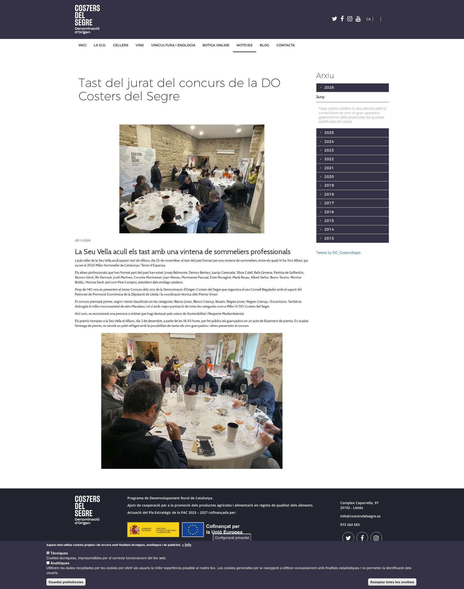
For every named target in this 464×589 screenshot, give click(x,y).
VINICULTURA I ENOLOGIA (173, 45)
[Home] (89, 19)
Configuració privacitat (232, 537)
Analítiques (60, 562)
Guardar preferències (66, 582)
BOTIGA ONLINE (216, 45)
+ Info (186, 544)
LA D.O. (100, 45)
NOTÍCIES (245, 45)
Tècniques (59, 553)
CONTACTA (285, 45)
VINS (140, 45)
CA (368, 19)
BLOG (264, 45)
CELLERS (120, 45)
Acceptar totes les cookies (392, 582)
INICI (83, 45)
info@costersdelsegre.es (360, 516)
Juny (320, 97)
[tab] (352, 97)
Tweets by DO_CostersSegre (338, 252)
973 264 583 (350, 524)
